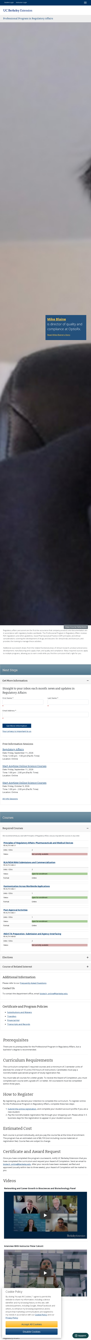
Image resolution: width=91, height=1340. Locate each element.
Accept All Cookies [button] (31, 1324)
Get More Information (17, 725)
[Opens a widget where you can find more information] (80, 1336)
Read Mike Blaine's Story (58, 334)
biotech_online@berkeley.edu (54, 993)
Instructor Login (21, 2)
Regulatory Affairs (13, 749)
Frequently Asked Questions (33, 983)
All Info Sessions (10, 798)
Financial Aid (13, 1020)
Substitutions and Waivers (19, 1012)
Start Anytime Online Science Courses (24, 766)
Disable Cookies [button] (31, 1331)
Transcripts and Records (18, 1024)
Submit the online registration (22, 1108)
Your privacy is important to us (16, 731)
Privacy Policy (12, 1317)
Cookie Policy (41, 1314)
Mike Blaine (56, 319)
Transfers (11, 1016)
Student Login (9, 2)
